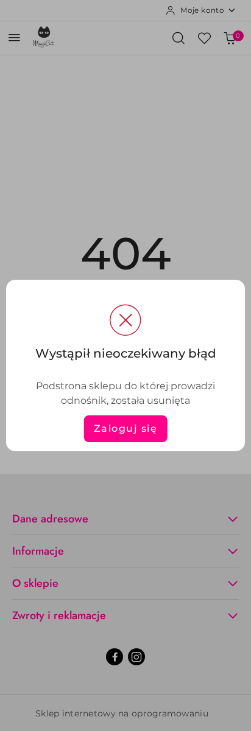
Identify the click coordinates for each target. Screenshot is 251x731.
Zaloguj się (126, 428)
